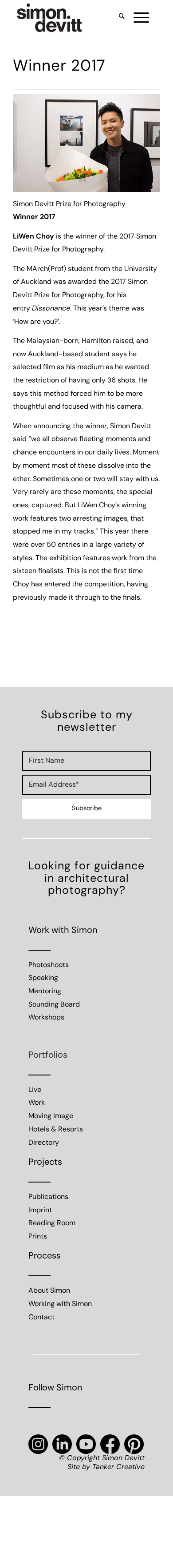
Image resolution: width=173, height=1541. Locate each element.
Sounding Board (54, 1004)
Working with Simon (60, 1304)
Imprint (40, 1210)
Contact (41, 1317)
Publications (48, 1197)
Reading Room (51, 1223)
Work (36, 1103)
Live (34, 1090)
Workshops (46, 1017)
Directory (43, 1143)
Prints (37, 1236)
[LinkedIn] (62, 1444)
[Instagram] (38, 1444)
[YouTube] (86, 1444)
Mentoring (44, 991)
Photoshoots (48, 965)
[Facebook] (110, 1444)
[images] (71, 18)
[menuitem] (117, 18)
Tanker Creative (118, 1467)
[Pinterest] (134, 1444)
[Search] (117, 18)
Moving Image (50, 1116)
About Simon (49, 1290)
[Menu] (137, 18)
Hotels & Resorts (55, 1129)
